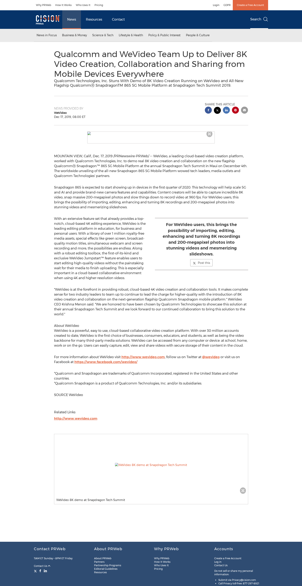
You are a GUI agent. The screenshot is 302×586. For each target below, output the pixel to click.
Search (255, 19)
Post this (204, 263)
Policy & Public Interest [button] (164, 35)
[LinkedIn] (45, 571)
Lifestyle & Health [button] (131, 35)
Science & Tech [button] (102, 35)
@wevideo (211, 357)
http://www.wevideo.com (143, 357)
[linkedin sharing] (226, 111)
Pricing (99, 5)
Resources (94, 19)
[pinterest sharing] (235, 111)
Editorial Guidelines (106, 568)
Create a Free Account (250, 5)
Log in (217, 561)
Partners (99, 561)
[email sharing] (244, 111)
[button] (151, 133)
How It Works (63, 5)
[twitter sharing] (217, 111)
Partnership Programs (107, 565)
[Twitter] (36, 571)
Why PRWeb (43, 5)
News (71, 19)
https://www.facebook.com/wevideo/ (105, 362)
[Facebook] (40, 571)
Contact (118, 19)
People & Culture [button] (198, 35)
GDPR (227, 5)
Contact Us (41, 565)
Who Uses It (83, 5)
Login (216, 5)
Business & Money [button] (74, 35)
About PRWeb (102, 558)
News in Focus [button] (47, 35)
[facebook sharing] (208, 111)
